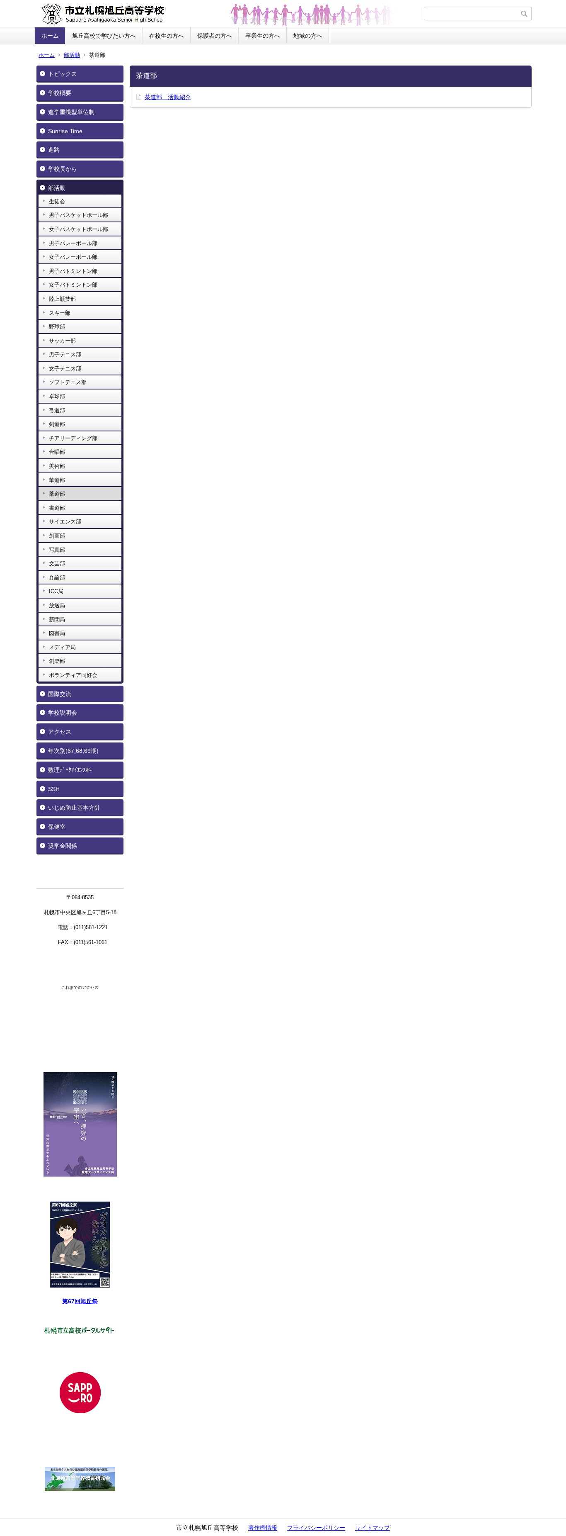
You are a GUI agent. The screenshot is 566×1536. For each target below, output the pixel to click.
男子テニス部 (65, 354)
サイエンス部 (65, 521)
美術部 (57, 466)
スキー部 (59, 313)
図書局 (57, 633)
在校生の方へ (166, 35)
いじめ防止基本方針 (74, 807)
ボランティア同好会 (73, 675)
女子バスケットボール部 (78, 229)
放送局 (57, 605)
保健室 (56, 826)
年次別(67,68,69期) (73, 750)
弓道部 (57, 410)
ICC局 (56, 591)
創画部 (57, 536)
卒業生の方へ (262, 35)
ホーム (50, 35)
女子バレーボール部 (73, 257)
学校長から (62, 169)
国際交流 (59, 694)
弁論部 (57, 577)
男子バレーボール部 (73, 243)
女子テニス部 (65, 368)
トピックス (62, 74)
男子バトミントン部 (73, 271)
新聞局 (57, 619)
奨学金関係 (62, 845)
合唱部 (57, 452)
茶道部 (57, 494)
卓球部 (57, 396)
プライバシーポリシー (316, 1527)
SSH (54, 789)
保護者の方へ (214, 35)
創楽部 (57, 661)
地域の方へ (307, 35)
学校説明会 (62, 712)
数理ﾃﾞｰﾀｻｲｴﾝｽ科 (70, 770)
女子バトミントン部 (73, 285)
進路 (54, 149)
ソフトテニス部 (68, 382)
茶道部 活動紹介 (168, 97)
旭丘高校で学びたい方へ (104, 35)
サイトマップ (372, 1527)
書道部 (57, 508)
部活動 (72, 55)
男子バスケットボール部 (78, 215)
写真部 (57, 550)
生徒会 (57, 201)
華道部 (57, 480)
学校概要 (59, 93)
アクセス (59, 731)
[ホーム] (230, 14)
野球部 (57, 327)
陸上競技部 (62, 299)
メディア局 (62, 647)
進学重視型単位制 (71, 112)
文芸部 (57, 563)
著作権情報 (262, 1527)
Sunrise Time (65, 131)
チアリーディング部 (73, 438)
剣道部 (57, 424)
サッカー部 (62, 341)
